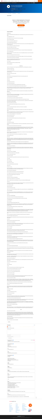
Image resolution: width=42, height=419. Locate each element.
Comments (19, 13)
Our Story (16, 405)
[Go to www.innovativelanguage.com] (21, 416)
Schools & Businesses (18, 410)
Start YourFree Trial (39, 1)
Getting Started (23, 405)
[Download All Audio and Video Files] (24, 9)
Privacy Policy (27, 417)
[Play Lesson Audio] (8, 6)
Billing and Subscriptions (24, 406)
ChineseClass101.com (24, 417)
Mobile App (10, 411)
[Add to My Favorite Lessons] (19, 9)
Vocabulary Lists (10, 407)
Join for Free (21, 25)
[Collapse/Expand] (21, 325)
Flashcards (10, 406)
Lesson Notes (9, 13)
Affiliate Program (17, 412)
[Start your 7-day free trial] (30, 405)
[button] (34, 1)
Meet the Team (17, 406)
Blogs (16, 411)
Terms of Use (30, 417)
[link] (31, 2)
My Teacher (10, 410)
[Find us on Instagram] (30, 411)
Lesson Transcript (14, 13)
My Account (23, 407)
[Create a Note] (20, 9)
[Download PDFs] (22, 9)
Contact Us (23, 410)
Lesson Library (10, 405)
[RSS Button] (7, 326)
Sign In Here (23, 27)
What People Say (17, 407)
